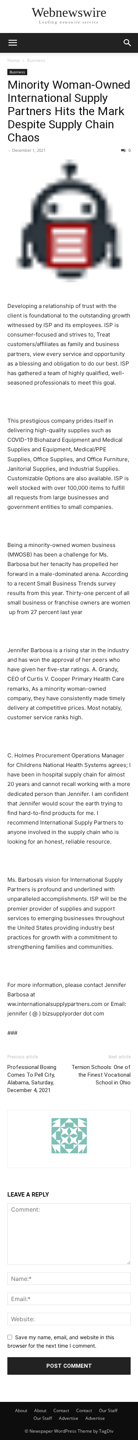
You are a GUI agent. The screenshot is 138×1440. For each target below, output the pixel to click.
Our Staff (108, 1410)
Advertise (68, 1418)
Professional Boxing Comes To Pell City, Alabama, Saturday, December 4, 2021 (31, 1079)
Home (13, 60)
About (21, 1410)
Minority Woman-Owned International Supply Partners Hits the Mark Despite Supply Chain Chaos (68, 111)
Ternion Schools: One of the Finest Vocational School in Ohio (101, 1075)
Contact (61, 1410)
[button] (12, 43)
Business (36, 60)
